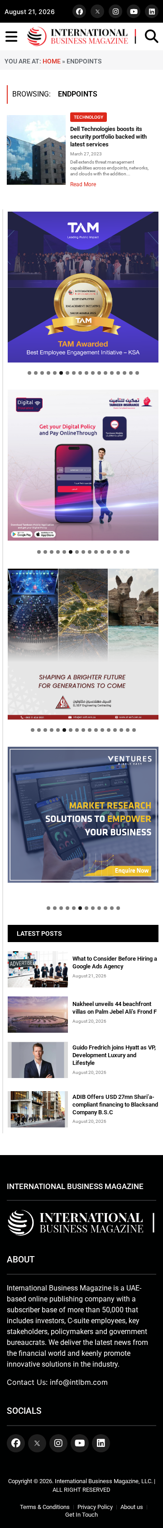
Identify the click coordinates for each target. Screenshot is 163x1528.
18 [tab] (137, 373)
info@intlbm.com (79, 1382)
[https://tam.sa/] (83, 287)
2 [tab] (36, 373)
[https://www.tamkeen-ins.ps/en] (83, 465)
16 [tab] (124, 373)
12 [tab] (99, 373)
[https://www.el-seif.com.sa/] (83, 644)
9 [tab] (80, 373)
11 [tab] (93, 373)
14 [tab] (112, 373)
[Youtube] (133, 11)
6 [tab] (61, 373)
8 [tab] (74, 373)
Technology (88, 117)
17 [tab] (131, 373)
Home (52, 61)
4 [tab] (48, 373)
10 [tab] (86, 373)
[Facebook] (79, 11)
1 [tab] (29, 373)
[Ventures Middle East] (83, 815)
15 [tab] (118, 373)
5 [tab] (55, 373)
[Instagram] (115, 11)
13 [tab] (105, 373)
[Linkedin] (151, 11)
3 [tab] (42, 373)
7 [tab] (67, 373)
